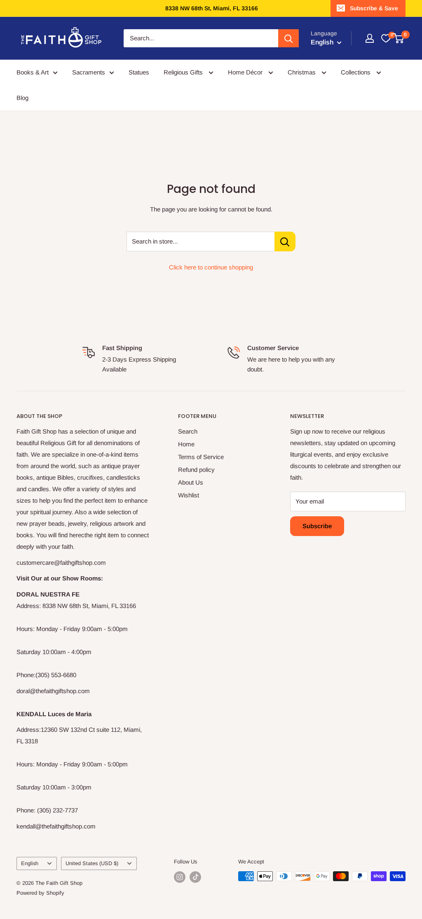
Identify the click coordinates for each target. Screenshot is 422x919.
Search (187, 431)
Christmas (302, 72)
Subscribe (317, 525)
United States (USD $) (92, 863)
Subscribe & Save (374, 8)
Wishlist (188, 495)
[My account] (370, 38)
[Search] (288, 38)
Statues (139, 72)
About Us (190, 482)
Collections (356, 72)
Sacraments (88, 72)
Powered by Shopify (40, 893)
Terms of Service (201, 456)
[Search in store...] (284, 241)
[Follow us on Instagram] (179, 877)
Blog (22, 97)
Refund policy (196, 469)
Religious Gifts (184, 72)
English (29, 863)
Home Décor (246, 72)
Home (186, 444)
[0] (386, 38)
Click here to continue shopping (211, 267)
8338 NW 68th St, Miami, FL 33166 (211, 8)
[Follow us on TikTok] (195, 877)
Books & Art (32, 72)
